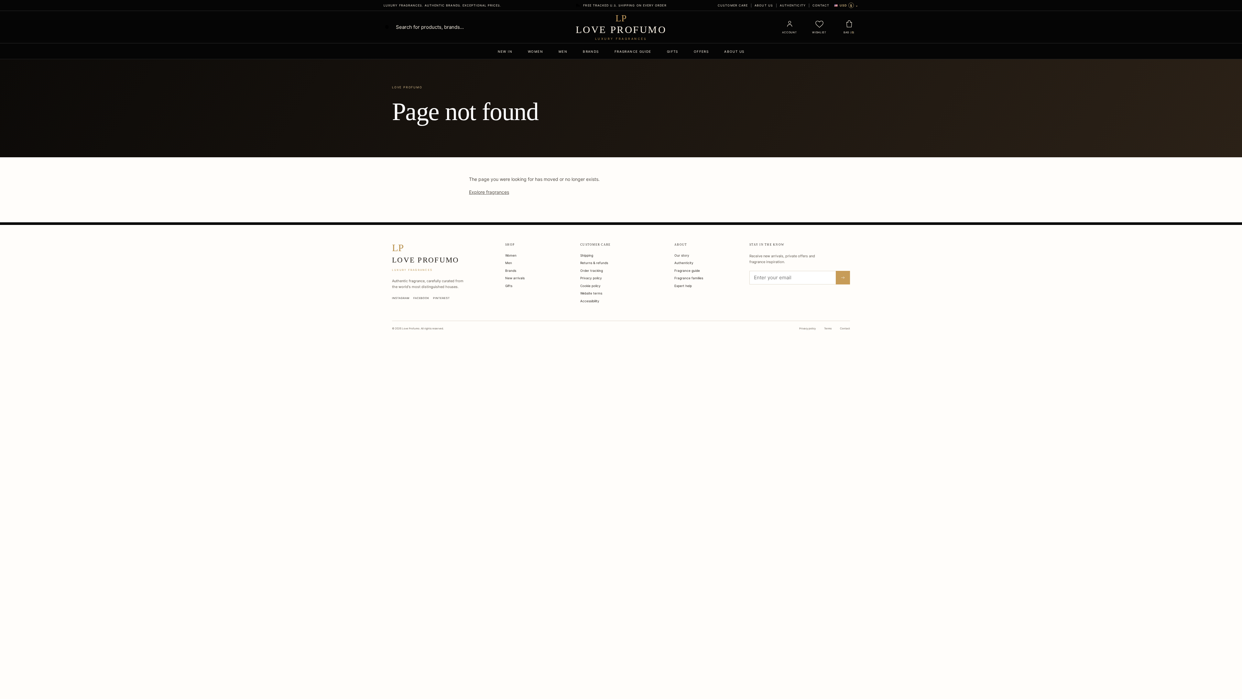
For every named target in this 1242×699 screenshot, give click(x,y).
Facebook (421, 298)
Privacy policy (591, 278)
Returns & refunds (594, 263)
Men (563, 51)
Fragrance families (688, 278)
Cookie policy (590, 286)
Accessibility (589, 301)
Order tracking (591, 270)
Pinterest (441, 298)
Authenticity (793, 5)
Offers (701, 51)
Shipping (586, 255)
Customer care (733, 5)
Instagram (400, 298)
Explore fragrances (489, 192)
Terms (828, 328)
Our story (681, 255)
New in (505, 51)
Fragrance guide (633, 51)
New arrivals (515, 278)
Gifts (672, 51)
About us (764, 5)
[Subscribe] (843, 277)
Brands (591, 51)
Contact (821, 5)
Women (535, 51)
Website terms (591, 293)
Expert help (683, 286)
